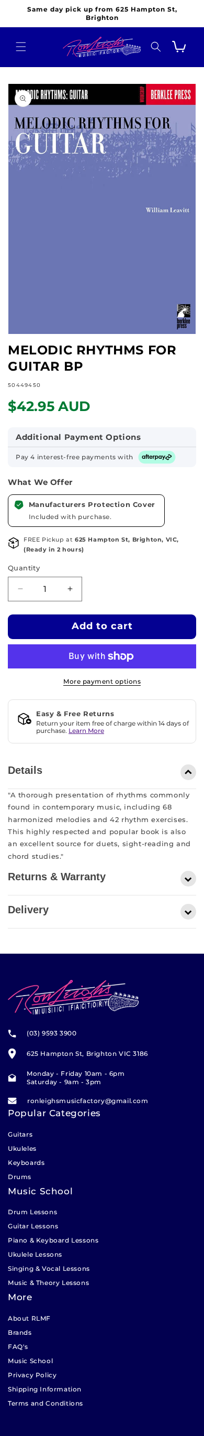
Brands (20, 1332)
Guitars (20, 1134)
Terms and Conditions (45, 1403)
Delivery (28, 909)
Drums (19, 1177)
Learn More (86, 731)
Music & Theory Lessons (48, 1283)
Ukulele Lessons (35, 1254)
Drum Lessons (32, 1212)
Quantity (24, 568)
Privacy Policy (32, 1375)
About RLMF (29, 1318)
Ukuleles (22, 1148)
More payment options (102, 681)
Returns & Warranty (57, 876)
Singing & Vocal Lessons (49, 1268)
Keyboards (26, 1163)
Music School (30, 1361)
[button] (20, 46)
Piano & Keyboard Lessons (53, 1240)
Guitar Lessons (33, 1226)
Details (25, 770)
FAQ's (18, 1347)
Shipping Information (45, 1389)
